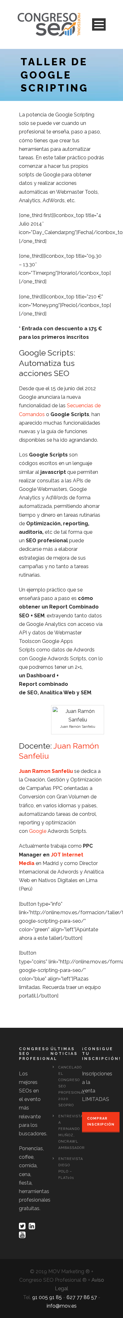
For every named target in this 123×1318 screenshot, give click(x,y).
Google (37, 831)
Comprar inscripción (100, 1121)
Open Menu (99, 24)
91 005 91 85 (47, 1297)
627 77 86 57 (82, 1297)
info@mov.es (62, 1306)
